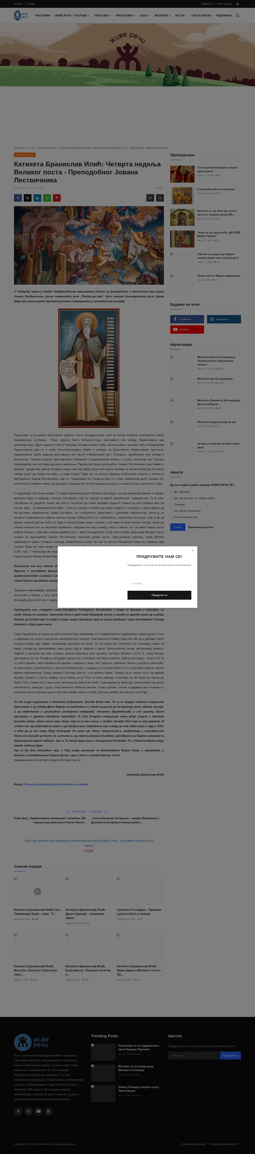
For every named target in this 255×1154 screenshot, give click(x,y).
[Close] (193, 550)
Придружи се (159, 595)
